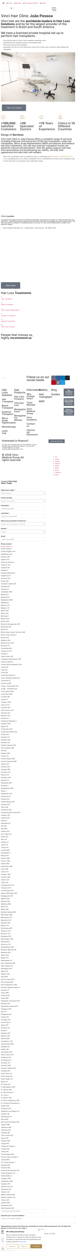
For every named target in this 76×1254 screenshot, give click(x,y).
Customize (12, 1246)
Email (3, 536)
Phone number (7, 544)
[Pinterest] (53, 382)
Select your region (8, 490)
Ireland (57, 461)
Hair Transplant (7, 400)
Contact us (31, 424)
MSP (42, 401)
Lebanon (58, 472)
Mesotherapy (9, 426)
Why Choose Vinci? (31, 396)
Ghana (57, 466)
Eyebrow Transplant (7, 413)
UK (56, 457)
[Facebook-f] (58, 378)
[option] (38, 549)
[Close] (41, 1230)
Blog (54, 389)
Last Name (5, 513)
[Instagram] (67, 378)
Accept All (36, 1246)
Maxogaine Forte (20, 410)
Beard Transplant (7, 406)
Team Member (31, 403)
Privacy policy (22, 1241)
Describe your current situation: (13, 1215)
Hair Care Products (19, 397)
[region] (24, 1239)
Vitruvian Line (19, 404)
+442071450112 (7, 448)
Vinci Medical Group (31, 411)
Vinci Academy (32, 418)
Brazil (57, 470)
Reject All (24, 1246)
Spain (57, 468)
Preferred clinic (6, 498)
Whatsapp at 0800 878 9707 (62, 156)
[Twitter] (63, 382)
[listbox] (23, 493)
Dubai (57, 459)
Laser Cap (5, 431)
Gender (4, 528)
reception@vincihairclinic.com (12, 449)
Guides (55, 394)
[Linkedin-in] (63, 378)
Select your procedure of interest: (14, 521)
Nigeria (57, 463)
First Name (5, 505)
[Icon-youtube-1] (53, 378)
